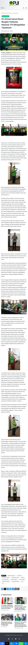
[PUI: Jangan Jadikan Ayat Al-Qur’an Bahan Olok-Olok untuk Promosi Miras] (7, 600)
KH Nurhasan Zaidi (15, 577)
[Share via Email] (16, 589)
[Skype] (10, 589)
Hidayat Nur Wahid (11, 575)
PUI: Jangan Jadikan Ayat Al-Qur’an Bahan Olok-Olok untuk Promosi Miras (7, 607)
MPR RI (22, 577)
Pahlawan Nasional (5, 581)
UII (2, 583)
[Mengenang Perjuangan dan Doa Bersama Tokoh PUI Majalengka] (7, 617)
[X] (5, 589)
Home (3, 13)
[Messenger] (13, 589)
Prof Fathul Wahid (15, 581)
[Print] (18, 589)
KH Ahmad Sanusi (5, 577)
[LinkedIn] (8, 589)
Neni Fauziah (22, 579)
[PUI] (14, 3)
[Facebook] (2, 589)
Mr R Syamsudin (5, 579)
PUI (22, 581)
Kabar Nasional (15, 13)
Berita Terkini (8, 13)
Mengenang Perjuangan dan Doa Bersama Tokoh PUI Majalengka (6, 623)
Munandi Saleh (14, 579)
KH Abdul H (19, 575)
